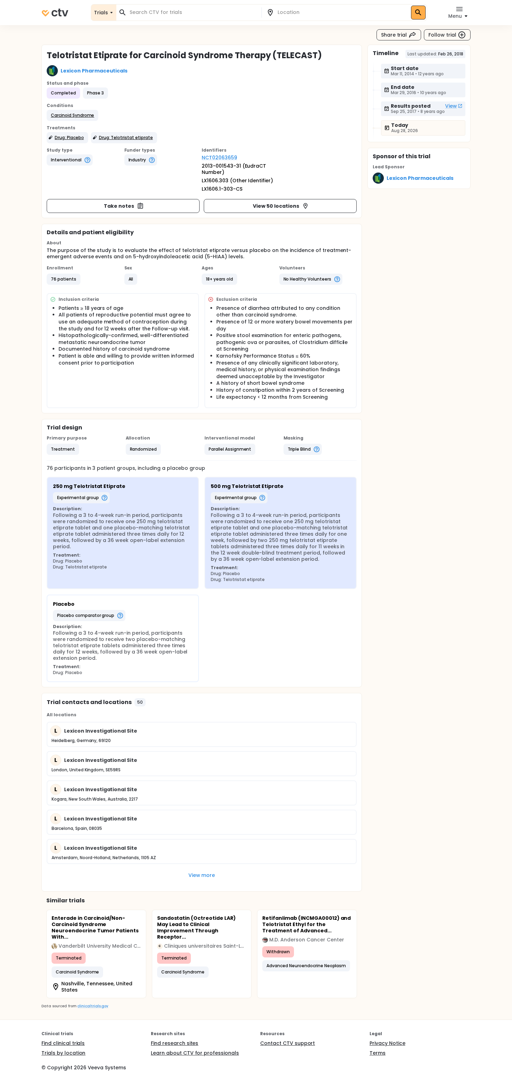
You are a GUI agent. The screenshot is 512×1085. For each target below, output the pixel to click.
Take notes (119, 206)
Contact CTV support (287, 1043)
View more (201, 875)
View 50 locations (276, 206)
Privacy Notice (387, 1043)
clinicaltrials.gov (92, 1006)
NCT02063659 (219, 157)
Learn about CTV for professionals (195, 1053)
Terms (378, 1053)
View (451, 106)
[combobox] (193, 12)
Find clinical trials (63, 1043)
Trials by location (63, 1053)
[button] (72, 115)
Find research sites (174, 1043)
